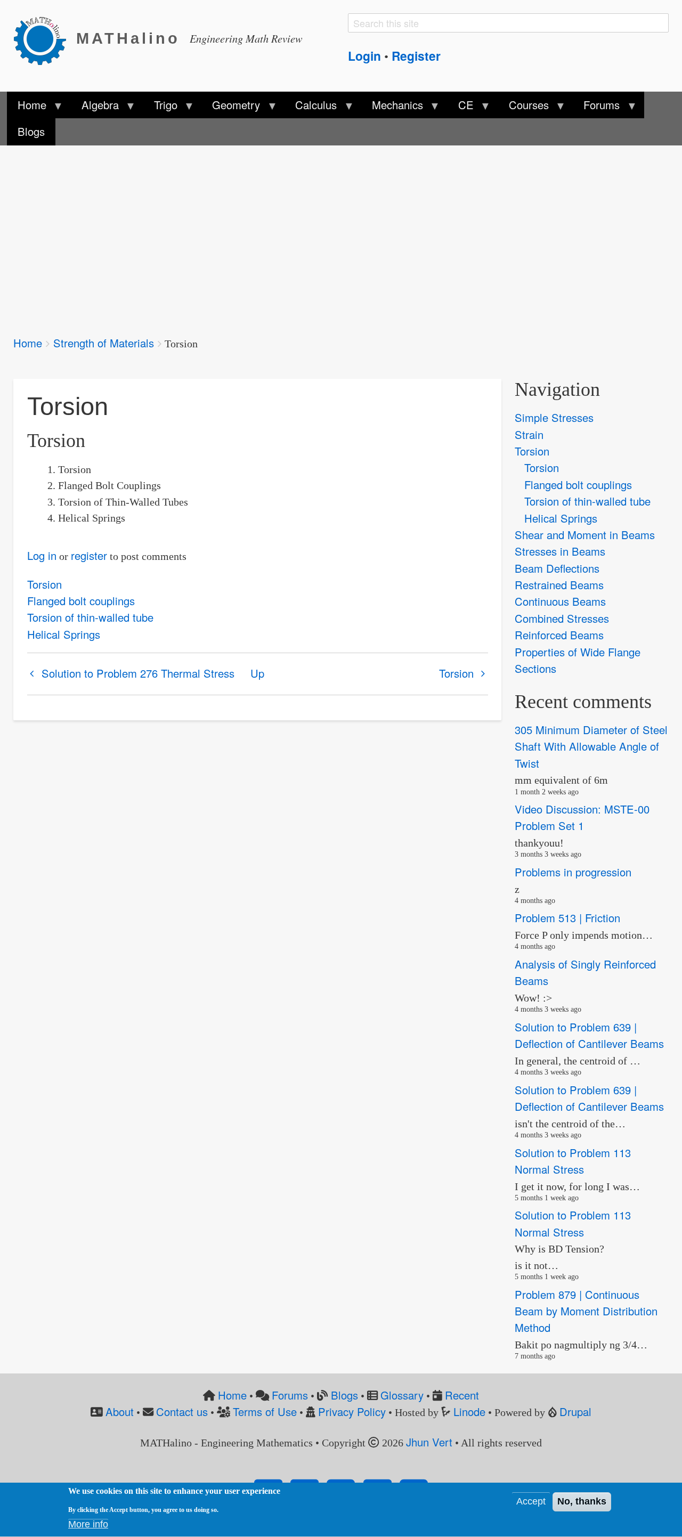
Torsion (44, 584)
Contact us (182, 1411)
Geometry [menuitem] (230, 107)
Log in (41, 555)
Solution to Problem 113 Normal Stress (573, 1161)
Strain (529, 434)
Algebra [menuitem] (94, 107)
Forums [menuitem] (596, 107)
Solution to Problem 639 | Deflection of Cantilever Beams (589, 1035)
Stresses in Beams (560, 551)
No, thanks (581, 1502)
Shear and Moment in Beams (585, 534)
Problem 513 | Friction (567, 918)
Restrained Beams (559, 584)
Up (257, 673)
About (119, 1411)
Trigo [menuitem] (160, 107)
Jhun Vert (429, 1442)
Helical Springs (63, 634)
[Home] (44, 39)
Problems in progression (573, 872)
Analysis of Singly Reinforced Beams (585, 972)
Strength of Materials (103, 343)
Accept (531, 1502)
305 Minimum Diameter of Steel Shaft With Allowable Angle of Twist (591, 746)
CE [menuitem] (461, 107)
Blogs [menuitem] (31, 131)
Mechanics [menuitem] (392, 107)
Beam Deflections (557, 568)
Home (27, 343)
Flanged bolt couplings (81, 600)
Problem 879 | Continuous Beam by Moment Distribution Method (586, 1311)
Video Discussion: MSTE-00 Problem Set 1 (582, 817)
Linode (469, 1411)
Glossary (402, 1395)
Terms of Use (265, 1411)
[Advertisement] (333, 233)
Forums (290, 1395)
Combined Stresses (562, 618)
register (89, 555)
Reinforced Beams (559, 635)
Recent (462, 1395)
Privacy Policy (352, 1411)
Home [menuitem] (26, 107)
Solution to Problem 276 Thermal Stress (138, 673)
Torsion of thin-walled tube (90, 617)
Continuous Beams (560, 601)
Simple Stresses (554, 417)
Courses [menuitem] (523, 107)
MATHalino (128, 38)
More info (88, 1524)
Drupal (575, 1411)
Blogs (344, 1395)
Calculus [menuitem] (311, 107)
